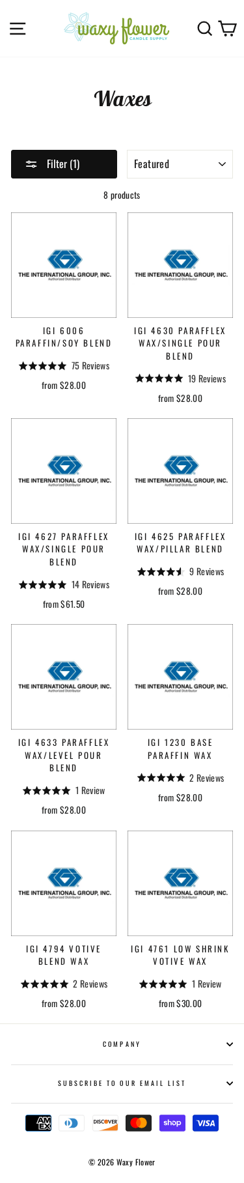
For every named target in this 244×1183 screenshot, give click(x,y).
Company (122, 1044)
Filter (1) (61, 163)
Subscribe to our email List (122, 1083)
